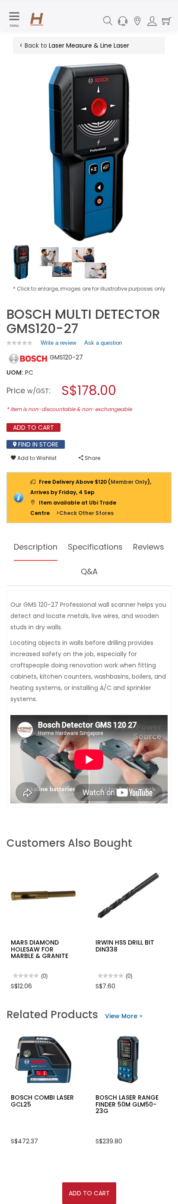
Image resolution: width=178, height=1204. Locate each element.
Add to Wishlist (36, 458)
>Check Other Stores (85, 513)
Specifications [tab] (95, 546)
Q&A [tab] (89, 571)
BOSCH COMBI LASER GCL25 (42, 1100)
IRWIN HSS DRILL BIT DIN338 (124, 945)
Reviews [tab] (148, 546)
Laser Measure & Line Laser (89, 45)
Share (91, 458)
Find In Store (37, 444)
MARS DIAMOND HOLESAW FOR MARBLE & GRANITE (39, 949)
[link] (19, 343)
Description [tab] (35, 546)
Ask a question (103, 343)
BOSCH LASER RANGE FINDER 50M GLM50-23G (127, 1104)
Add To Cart (89, 1193)
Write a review (58, 345)
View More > (124, 1016)
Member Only (129, 481)
